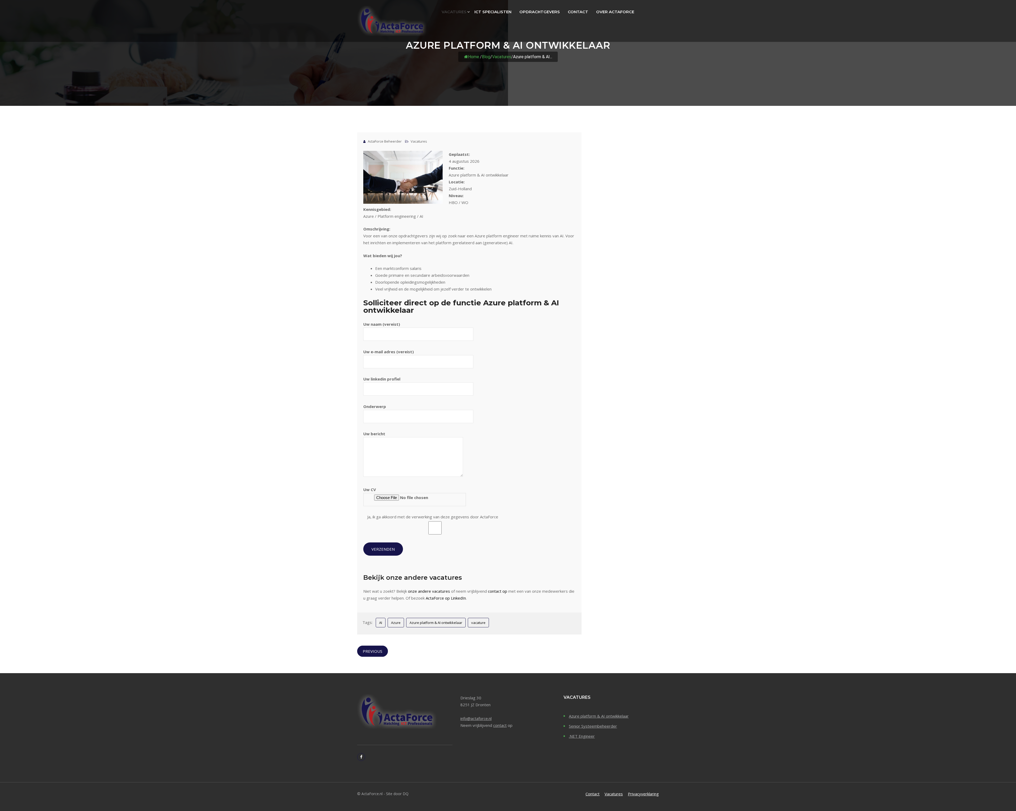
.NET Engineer (582, 736)
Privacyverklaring (643, 793)
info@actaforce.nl (476, 718)
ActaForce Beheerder (384, 141)
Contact (578, 11)
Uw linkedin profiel (381, 379)
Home (473, 56)
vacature (478, 622)
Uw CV (369, 489)
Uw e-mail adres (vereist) (388, 351)
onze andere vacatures (429, 591)
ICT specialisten (492, 11)
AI (380, 622)
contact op (497, 591)
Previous (372, 651)
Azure (396, 622)
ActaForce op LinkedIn (446, 598)
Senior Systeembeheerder (593, 726)
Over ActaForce (615, 11)
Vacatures (454, 11)
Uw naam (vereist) (381, 324)
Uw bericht (374, 433)
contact (500, 725)
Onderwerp (374, 406)
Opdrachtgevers (539, 11)
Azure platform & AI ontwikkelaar (436, 622)
